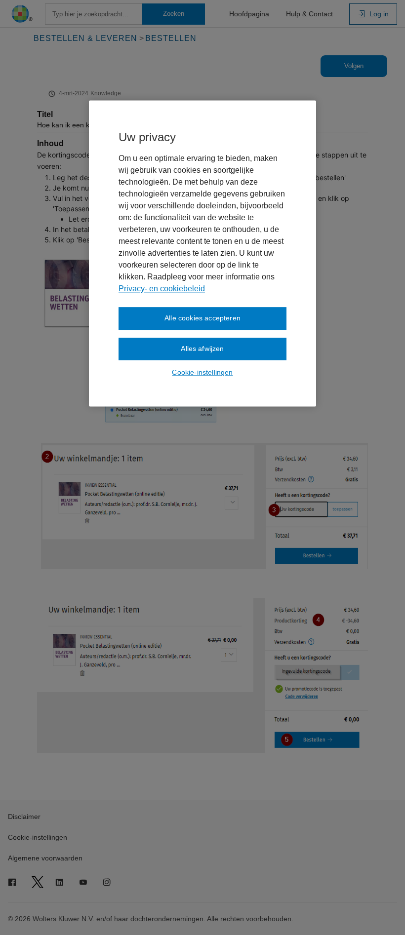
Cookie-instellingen (202, 373)
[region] (202, 253)
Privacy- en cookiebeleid (162, 288)
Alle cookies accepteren (202, 318)
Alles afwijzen (202, 348)
